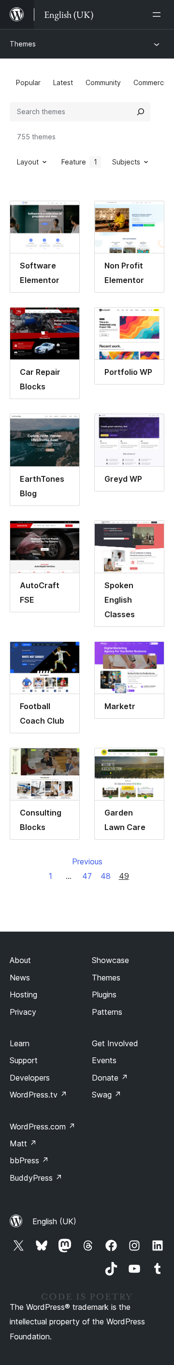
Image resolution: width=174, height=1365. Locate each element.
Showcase (110, 960)
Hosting (23, 994)
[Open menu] (158, 14)
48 (106, 876)
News (20, 977)
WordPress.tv (38, 1094)
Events (104, 1060)
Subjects (126, 162)
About (20, 960)
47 (87, 876)
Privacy (23, 1012)
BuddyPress (36, 1178)
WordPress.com (42, 1126)
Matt (23, 1143)
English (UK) (54, 1221)
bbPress (29, 1160)
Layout (28, 162)
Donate (110, 1078)
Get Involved (115, 1043)
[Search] (140, 111)
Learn (19, 1043)
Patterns (107, 1012)
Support (24, 1060)
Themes (23, 44)
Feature (79, 162)
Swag (106, 1094)
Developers (30, 1078)
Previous (87, 861)
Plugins (104, 994)
